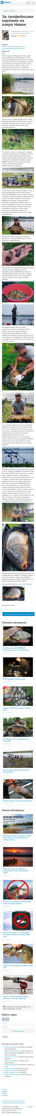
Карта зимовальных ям (12, 1072)
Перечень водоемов (11, 1047)
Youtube (14, 1110)
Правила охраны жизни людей (14, 1074)
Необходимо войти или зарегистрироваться (18, 614)
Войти (5, 1036)
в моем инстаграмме (25, 584)
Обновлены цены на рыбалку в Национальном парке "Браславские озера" (15, 871)
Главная (6, 11)
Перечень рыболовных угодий (14, 1051)
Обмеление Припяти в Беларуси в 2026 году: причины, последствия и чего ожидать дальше (17, 838)
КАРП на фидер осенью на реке (14, 679)
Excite (19, 1112)
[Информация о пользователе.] (6, 36)
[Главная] (5, 2)
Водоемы (5, 1095)
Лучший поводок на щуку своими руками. (18, 801)
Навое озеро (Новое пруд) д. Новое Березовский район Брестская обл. (13, 47)
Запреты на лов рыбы (11, 1070)
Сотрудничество (7, 1103)
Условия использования (17, 1101)
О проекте (5, 1101)
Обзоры (4, 1093)
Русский (30, 1107)
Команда (16, 1103)
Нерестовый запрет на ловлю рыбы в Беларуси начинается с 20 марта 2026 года (16, 934)
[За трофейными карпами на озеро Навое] (13, 593)
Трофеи (4, 1091)
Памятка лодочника (10, 1061)
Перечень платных (10, 1057)
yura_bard (25, 33)
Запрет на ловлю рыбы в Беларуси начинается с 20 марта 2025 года (15, 997)
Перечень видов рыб (11, 1065)
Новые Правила (9, 1068)
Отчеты (12, 11)
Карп (3, 53)
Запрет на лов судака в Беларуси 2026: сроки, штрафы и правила (17, 902)
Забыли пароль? (18, 1031)
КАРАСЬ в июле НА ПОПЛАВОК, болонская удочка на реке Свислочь (16, 649)
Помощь (22, 1103)
